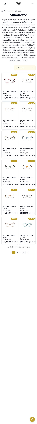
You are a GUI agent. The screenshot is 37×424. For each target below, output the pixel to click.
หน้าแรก (5, 11)
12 (23, 252)
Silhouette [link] (18, 11)
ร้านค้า (11, 11)
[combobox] (26, 68)
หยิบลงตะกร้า (18, 98)
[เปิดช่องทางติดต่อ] (32, 419)
